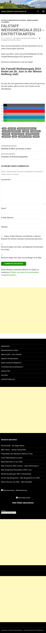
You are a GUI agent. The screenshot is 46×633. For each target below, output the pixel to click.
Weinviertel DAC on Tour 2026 (11, 462)
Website (4, 227)
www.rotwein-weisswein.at (13, 11)
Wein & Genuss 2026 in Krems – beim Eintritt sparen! (20, 466)
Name (4, 208)
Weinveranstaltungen (9, 350)
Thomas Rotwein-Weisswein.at (26, 38)
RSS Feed (4, 375)
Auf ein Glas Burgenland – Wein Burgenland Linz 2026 (20, 478)
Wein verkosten (18, 134)
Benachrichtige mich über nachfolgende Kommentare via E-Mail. (22, 248)
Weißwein (6, 136)
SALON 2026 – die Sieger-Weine (12, 446)
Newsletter (5, 371)
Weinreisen (5, 346)
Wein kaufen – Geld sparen (11, 354)
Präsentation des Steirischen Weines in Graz (17, 454)
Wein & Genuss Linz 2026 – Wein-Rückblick (16, 482)
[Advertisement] (23, 310)
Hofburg (6, 134)
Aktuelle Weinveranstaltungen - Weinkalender (19, 20)
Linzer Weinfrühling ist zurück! (11, 458)
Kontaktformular (8, 379)
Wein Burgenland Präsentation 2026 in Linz (16, 470)
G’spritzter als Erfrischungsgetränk (14, 155)
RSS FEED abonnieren (23, 503)
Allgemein (5, 22)
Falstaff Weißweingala (11, 131)
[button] (5, 105)
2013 (4, 128)
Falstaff (12, 128)
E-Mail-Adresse (8, 218)
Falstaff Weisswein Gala (27, 128)
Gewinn (25, 131)
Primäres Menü (43, 11)
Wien (14, 136)
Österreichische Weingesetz (12, 367)
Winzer (36, 136)
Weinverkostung (33, 134)
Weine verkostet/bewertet (11, 363)
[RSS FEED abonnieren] (23, 498)
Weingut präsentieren (9, 359)
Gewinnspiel (35, 131)
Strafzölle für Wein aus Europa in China (16, 147)
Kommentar (6, 180)
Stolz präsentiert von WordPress (33, 630)
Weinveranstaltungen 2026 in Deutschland (16, 474)
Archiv (3, 510)
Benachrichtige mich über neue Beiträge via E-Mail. (21, 258)
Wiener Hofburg (25, 136)
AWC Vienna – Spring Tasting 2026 (13, 450)
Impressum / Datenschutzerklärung (11, 630)
